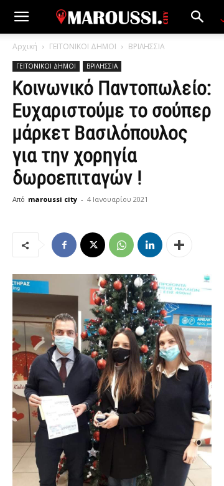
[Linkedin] (150, 244)
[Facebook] (64, 244)
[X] (92, 244)
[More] (179, 244)
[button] (21, 17)
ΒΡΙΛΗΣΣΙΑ (146, 46)
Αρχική (24, 46)
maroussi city (52, 199)
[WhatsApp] (121, 244)
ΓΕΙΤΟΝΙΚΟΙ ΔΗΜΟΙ (82, 46)
